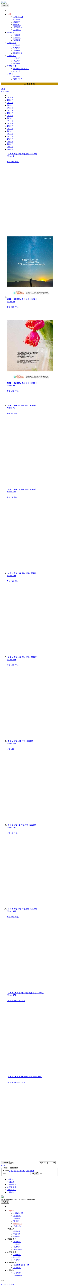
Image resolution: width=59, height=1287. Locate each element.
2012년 (10, 134)
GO (36, 1173)
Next (32, 1171)
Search (5, 1163)
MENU (5, 6)
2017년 (10, 121)
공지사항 (17, 76)
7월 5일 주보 (12, 833)
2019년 (10, 116)
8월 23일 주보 (13, 307)
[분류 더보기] (7, 95)
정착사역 (17, 45)
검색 (12, 1163)
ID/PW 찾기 (5, 1284)
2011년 (10, 136)
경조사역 (17, 61)
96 (28, 1171)
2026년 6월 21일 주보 (16, 1001)
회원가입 (14, 1284)
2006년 (10, 149)
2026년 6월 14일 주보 (16, 1082)
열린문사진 (17, 79)
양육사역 (17, 48)
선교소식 (17, 71)
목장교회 (11, 32)
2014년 (10, 129)
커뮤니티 (11, 74)
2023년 (10, 105)
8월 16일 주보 (13, 391)
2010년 (10, 139)
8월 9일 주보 (12, 413)
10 (24, 1171)
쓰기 (3, 89)
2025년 (10, 100)
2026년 (10, 97)
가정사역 (17, 58)
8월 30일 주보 (13, 162)
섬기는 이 (17, 19)
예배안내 (17, 24)
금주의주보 (17, 27)
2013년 (10, 131)
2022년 (10, 108)
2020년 (10, 113)
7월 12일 (11, 749)
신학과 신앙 (18, 17)
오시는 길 (17, 30)
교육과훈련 (11, 43)
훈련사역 (17, 50)
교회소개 (11, 14)
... (26, 1171)
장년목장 (17, 40)
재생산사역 (17, 53)
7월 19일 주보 (13, 665)
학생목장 (17, 37)
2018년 (10, 118)
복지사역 (17, 63)
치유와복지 (11, 56)
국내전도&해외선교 (21, 69)
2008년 (10, 144)
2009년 (10, 141)
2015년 (10, 126)
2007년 (10, 147)
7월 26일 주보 (13, 581)
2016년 (10, 123)
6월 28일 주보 (13, 917)
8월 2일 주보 (12, 497)
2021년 (10, 110)
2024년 (10, 103)
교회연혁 (17, 22)
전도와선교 (11, 66)
